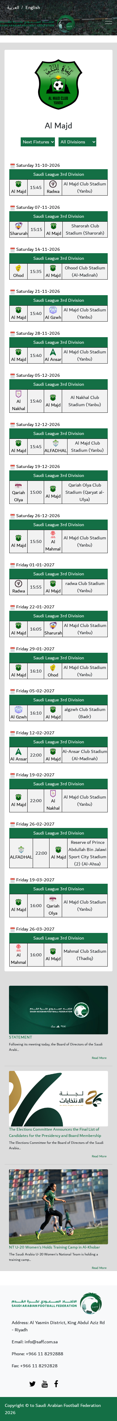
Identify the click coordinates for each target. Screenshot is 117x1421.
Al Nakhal (18, 404)
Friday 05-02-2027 (35, 691)
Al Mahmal (53, 545)
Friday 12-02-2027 (35, 733)
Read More (99, 1058)
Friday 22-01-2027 (35, 607)
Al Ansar (53, 359)
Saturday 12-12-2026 (38, 424)
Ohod (18, 275)
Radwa (53, 191)
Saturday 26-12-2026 (38, 516)
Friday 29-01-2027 (35, 649)
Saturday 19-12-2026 (38, 466)
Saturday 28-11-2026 (38, 333)
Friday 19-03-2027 (35, 880)
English (33, 7)
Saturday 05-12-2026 (38, 375)
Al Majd (18, 191)
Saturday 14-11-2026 (38, 249)
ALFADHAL (55, 450)
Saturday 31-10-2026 (38, 165)
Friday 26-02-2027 (35, 824)
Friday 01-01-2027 (35, 565)
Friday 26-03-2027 (35, 929)
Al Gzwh (53, 317)
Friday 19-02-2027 (35, 775)
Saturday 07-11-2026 (38, 207)
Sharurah (19, 233)
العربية (13, 7)
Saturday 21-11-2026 (38, 291)
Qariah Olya (18, 496)
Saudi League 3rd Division (58, 174)
